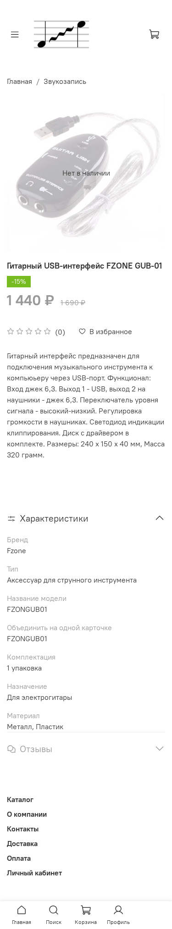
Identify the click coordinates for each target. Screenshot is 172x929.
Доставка (22, 843)
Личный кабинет (34, 872)
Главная (19, 81)
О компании (27, 814)
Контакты (23, 828)
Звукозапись (65, 81)
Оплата (19, 858)
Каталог (20, 799)
